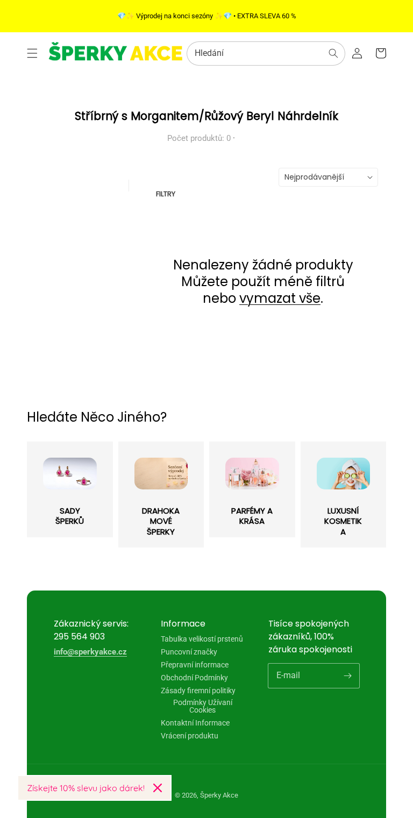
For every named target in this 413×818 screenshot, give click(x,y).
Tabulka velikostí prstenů (202, 639)
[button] (32, 53)
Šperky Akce (219, 795)
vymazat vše (280, 298)
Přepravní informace (195, 664)
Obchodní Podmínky (194, 677)
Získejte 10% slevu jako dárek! (86, 788)
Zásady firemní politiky (198, 690)
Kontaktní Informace (195, 723)
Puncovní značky (189, 652)
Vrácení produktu (189, 735)
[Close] (157, 788)
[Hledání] (333, 53)
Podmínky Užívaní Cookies (202, 706)
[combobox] (266, 53)
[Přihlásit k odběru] (347, 675)
